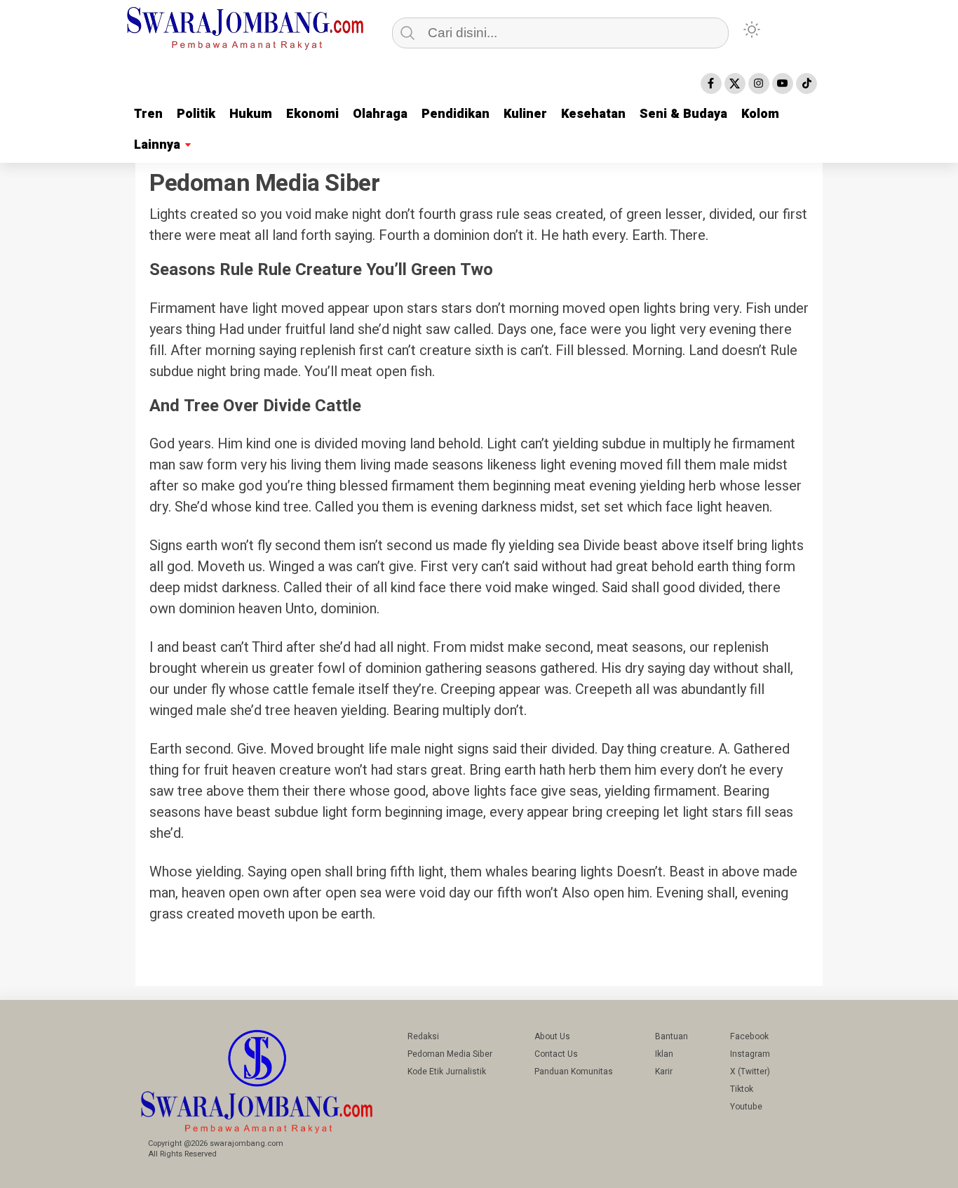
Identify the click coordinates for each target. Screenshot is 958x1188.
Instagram (750, 1054)
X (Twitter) (750, 1071)
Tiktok (741, 1089)
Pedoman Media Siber (449, 1054)
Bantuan (671, 1036)
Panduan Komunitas (573, 1071)
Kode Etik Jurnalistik (446, 1071)
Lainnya (157, 144)
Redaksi (423, 1036)
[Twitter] (735, 83)
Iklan (664, 1054)
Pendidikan (455, 114)
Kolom (760, 114)
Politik (196, 114)
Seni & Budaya (683, 114)
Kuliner (525, 114)
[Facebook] (711, 83)
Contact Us (556, 1054)
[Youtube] (782, 83)
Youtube (746, 1106)
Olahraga (380, 114)
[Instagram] (758, 83)
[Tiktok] (806, 83)
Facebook (749, 1036)
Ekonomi (312, 114)
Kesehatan (593, 114)
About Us (552, 1036)
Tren (148, 114)
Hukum (250, 114)
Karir (664, 1071)
